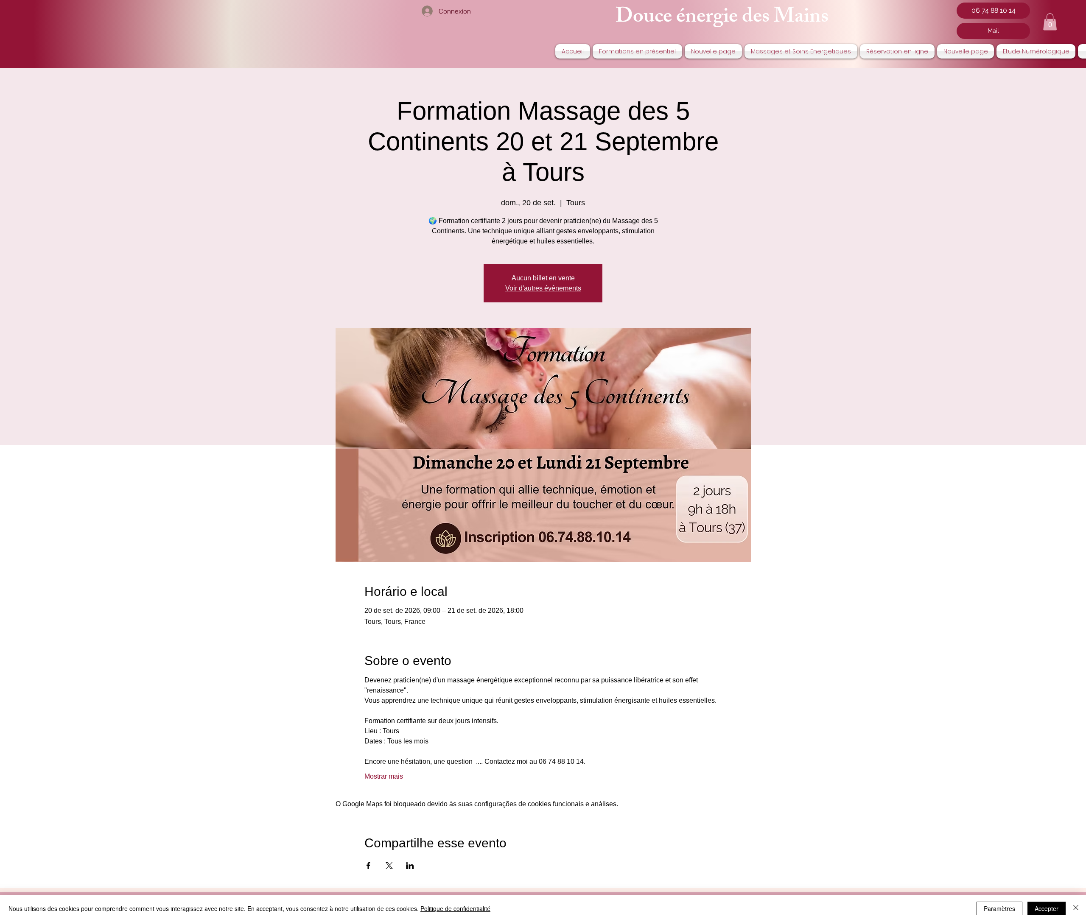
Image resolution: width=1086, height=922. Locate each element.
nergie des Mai (747, 18)
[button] (1050, 22)
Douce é (650, 18)
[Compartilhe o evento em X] (389, 865)
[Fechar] (1076, 908)
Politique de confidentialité (455, 908)
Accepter (1046, 908)
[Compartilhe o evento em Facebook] (368, 865)
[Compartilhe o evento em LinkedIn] (410, 865)
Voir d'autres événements (543, 288)
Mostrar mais (383, 776)
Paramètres (999, 908)
